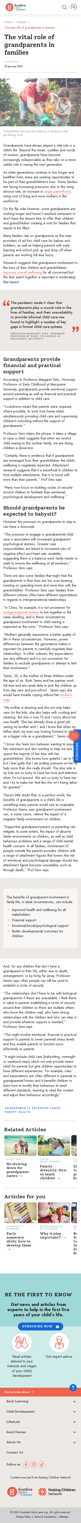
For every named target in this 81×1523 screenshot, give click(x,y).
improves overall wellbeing (22, 272)
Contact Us (14, 1452)
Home (8, 22)
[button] (40, 1326)
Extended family (46, 1108)
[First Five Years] (15, 7)
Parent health (18, 1112)
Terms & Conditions (45, 1517)
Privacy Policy (23, 1517)
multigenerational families (21, 612)
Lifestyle (21, 22)
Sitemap (63, 1517)
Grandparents (17, 1108)
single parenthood (57, 191)
